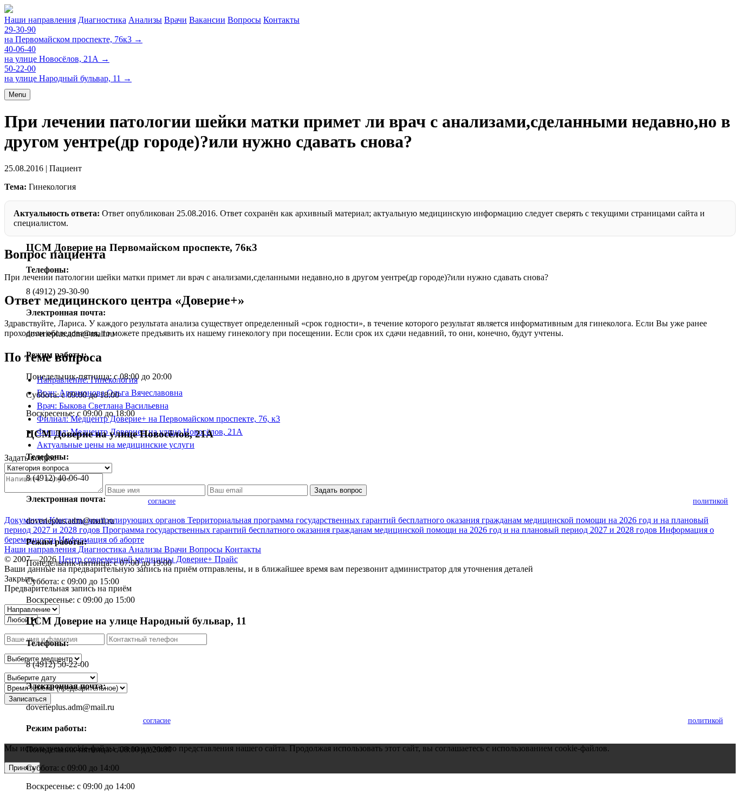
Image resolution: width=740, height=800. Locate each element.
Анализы (145, 19)
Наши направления (40, 19)
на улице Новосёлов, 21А (56, 58)
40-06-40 (20, 49)
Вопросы (244, 19)
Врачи (175, 19)
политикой (710, 501)
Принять (22, 768)
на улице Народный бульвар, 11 (68, 78)
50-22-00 (20, 68)
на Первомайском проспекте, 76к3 (73, 39)
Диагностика (102, 19)
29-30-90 (20, 29)
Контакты (281, 19)
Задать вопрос (338, 490)
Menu (17, 95)
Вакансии (207, 19)
